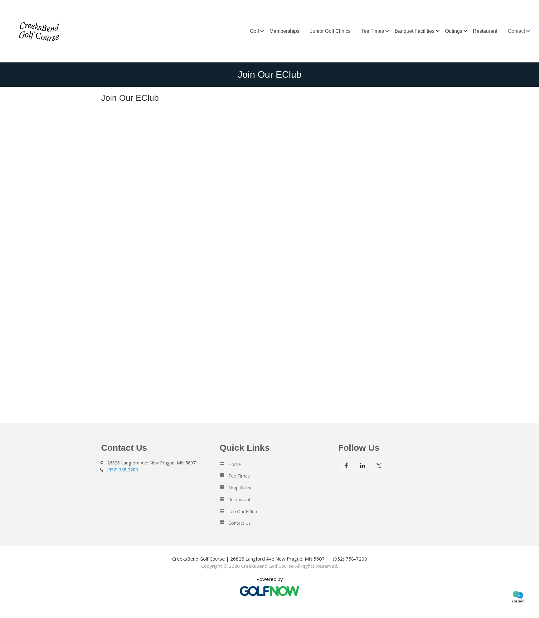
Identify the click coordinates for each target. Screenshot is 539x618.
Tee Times (239, 476)
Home (234, 464)
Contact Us (239, 523)
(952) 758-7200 (122, 470)
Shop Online (240, 488)
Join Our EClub (242, 511)
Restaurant (239, 500)
